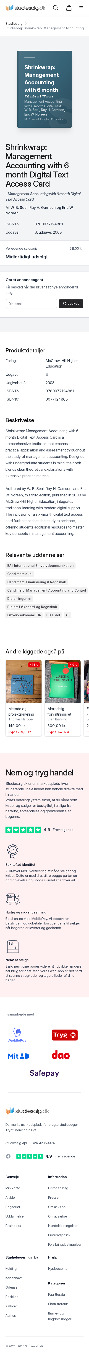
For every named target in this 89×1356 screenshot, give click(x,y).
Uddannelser (15, 1216)
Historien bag (58, 1188)
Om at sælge (57, 1216)
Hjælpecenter (58, 1268)
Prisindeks (13, 1226)
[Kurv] (69, 8)
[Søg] (55, 8)
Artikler (10, 1197)
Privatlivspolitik (59, 1235)
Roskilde (11, 1297)
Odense (11, 1287)
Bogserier (12, 1207)
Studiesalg (14, 23)
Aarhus (10, 1315)
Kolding (11, 1268)
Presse (53, 1197)
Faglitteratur (57, 1294)
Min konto (12, 1188)
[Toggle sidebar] (81, 7)
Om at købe (57, 1207)
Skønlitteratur (58, 1304)
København (14, 1278)
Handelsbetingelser (63, 1226)
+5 (67, 615)
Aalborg (11, 1306)
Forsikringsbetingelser (64, 1244)
